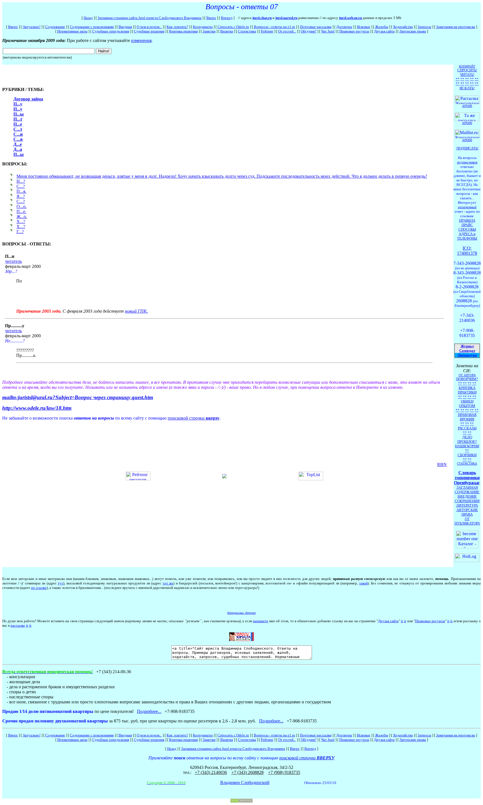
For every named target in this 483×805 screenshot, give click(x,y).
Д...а (17, 149)
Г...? (20, 231)
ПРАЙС (467, 225)
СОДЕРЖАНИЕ (467, 492)
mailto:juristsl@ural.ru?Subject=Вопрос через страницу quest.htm (77, 397)
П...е (17, 124)
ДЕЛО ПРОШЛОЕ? (467, 439)
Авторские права (412, 31)
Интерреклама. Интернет (241, 612)
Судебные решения (149, 31)
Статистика (247, 31)
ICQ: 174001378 (467, 251)
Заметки (209, 31)
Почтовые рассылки (316, 27)
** (458, 79)
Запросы (424, 27)
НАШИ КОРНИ (467, 446)
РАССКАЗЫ (467, 428)
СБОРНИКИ (467, 455)
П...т (17, 119)
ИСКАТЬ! (467, 88)
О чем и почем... (149, 27)
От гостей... (287, 31)
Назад (88, 18)
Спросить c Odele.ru (233, 27)
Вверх (211, 18)
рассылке (18, 625)
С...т (17, 129)
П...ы (18, 114)
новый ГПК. (136, 311)
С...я (18, 139)
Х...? (20, 221)
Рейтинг (267, 31)
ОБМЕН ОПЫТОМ (467, 403)
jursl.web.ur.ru (350, 18)
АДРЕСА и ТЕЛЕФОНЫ (467, 236)
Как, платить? (177, 27)
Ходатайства (403, 27)
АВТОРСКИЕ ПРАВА (467, 512)
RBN (442, 464)
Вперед (227, 18)
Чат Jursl (328, 31)
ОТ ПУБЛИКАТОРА (467, 521)
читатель (13, 261)
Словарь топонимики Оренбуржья (467, 477)
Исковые (363, 27)
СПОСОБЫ (467, 229)
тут (60, 583)
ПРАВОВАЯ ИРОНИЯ (467, 417)
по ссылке (39, 588)
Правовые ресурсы (354, 31)
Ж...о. (21, 216)
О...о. (21, 206)
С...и (18, 134)
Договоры (344, 27)
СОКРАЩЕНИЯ (467, 501)
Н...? (20, 181)
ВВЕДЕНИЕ (467, 496)
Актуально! (32, 27)
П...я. (21, 191)
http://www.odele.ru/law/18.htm (37, 408)
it (402, 621)
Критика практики (183, 31)
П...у (17, 104)
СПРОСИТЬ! (467, 70)
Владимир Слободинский (244, 782)
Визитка (226, 31)
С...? (20, 186)
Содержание (55, 27)
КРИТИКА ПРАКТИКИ (467, 390)
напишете (260, 621)
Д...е (17, 144)
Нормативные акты (72, 31)
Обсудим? (308, 31)
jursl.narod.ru (286, 18)
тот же (168, 583)
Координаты (203, 27)
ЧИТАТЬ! (467, 74)
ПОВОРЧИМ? (467, 379)
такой (363, 583)
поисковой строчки (193, 418)
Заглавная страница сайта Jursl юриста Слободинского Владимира (150, 18)
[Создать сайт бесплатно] (241, 801)
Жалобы (381, 27)
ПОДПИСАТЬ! (467, 148)
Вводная (125, 27)
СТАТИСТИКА (467, 463)
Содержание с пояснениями (92, 27)
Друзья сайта (384, 31)
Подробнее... (149, 711)
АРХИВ (467, 140)
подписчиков (467, 162)
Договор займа (28, 99)
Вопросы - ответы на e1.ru (274, 27)
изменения (141, 40)
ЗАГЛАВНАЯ (467, 487)
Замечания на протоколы (455, 27)
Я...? (20, 196)
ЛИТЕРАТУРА (467, 505)
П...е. (21, 211)
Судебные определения (110, 31)
